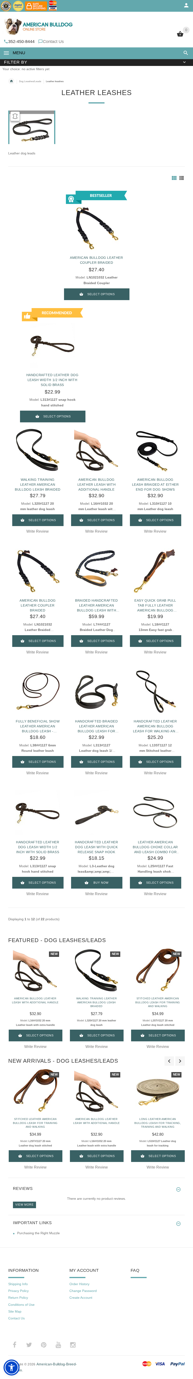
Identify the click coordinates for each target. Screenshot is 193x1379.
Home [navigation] (11, 81)
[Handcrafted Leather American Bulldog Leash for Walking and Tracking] (155, 691)
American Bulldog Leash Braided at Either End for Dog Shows (155, 484)
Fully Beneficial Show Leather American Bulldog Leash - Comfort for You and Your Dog (38, 726)
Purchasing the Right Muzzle (38, 1233)
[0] (180, 36)
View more (24, 1204)
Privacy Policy (18, 1291)
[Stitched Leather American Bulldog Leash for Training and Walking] (158, 970)
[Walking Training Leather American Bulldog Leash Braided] (38, 450)
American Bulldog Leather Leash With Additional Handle (96, 484)
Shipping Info (18, 1284)
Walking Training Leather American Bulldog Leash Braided (37, 484)
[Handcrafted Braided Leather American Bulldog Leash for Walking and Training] (96, 691)
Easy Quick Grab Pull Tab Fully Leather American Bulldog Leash (155, 605)
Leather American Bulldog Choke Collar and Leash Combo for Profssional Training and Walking (155, 847)
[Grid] (174, 178)
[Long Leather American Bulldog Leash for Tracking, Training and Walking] (158, 1091)
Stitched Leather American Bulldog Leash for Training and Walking (157, 1002)
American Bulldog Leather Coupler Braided (38, 605)
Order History (79, 1284)
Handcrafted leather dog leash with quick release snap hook (96, 847)
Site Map (14, 1311)
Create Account (80, 1297)
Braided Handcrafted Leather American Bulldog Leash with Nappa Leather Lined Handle (96, 605)
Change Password (83, 1291)
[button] (185, 52)
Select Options (101, 294)
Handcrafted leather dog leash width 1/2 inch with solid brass (52, 380)
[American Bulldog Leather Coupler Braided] (38, 571)
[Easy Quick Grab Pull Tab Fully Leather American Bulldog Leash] (155, 571)
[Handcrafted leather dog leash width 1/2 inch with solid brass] (38, 812)
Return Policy (18, 1297)
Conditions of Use (21, 1304)
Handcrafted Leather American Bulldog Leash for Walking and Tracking (155, 726)
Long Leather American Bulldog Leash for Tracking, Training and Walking (157, 1123)
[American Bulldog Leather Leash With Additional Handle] (96, 450)
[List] (181, 178)
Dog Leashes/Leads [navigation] (30, 81)
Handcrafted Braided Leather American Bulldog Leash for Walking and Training (96, 726)
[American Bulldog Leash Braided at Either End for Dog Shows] (155, 450)
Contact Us (53, 41)
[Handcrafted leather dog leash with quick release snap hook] (96, 812)
